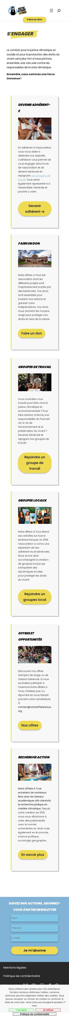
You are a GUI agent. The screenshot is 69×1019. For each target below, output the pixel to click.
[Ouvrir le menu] (51, 10)
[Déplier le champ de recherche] (59, 10)
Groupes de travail (34, 367)
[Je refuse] (64, 1002)
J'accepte (21, 1009)
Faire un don (34, 19)
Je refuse (48, 1009)
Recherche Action (33, 757)
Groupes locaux (32, 500)
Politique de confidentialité (34, 1014)
